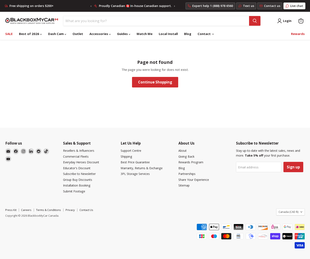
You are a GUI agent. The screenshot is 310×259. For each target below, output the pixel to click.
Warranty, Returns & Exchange (142, 168)
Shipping (126, 156)
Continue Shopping (155, 82)
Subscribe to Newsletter (79, 174)
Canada (288, 212)
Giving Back (186, 156)
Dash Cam (56, 34)
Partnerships (186, 174)
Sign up (293, 167)
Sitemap (184, 185)
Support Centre (131, 151)
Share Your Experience (193, 180)
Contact (205, 34)
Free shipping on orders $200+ (31, 6)
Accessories (99, 34)
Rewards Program (190, 162)
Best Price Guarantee (135, 162)
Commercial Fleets (76, 156)
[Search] (254, 21)
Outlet (78, 34)
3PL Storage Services (135, 174)
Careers (26, 210)
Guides (123, 34)
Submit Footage (74, 191)
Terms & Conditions (48, 210)
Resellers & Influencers (78, 151)
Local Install (168, 34)
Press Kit (10, 210)
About (182, 151)
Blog (187, 34)
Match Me (144, 34)
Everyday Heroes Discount (81, 162)
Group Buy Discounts (77, 180)
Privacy (70, 210)
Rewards (298, 34)
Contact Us (86, 210)
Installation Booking (76, 185)
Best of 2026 (29, 34)
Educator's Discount (76, 168)
